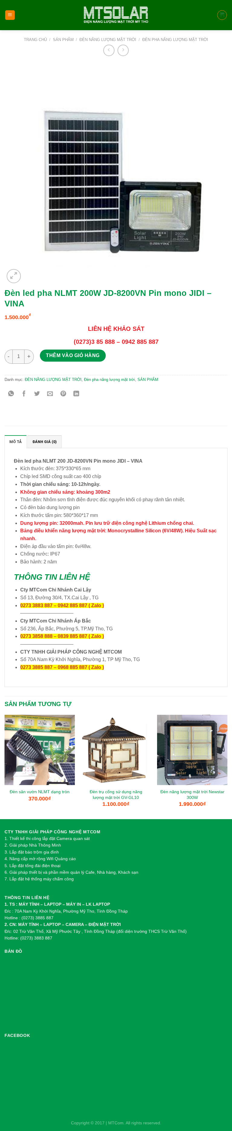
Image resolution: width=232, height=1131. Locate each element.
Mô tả (15, 441)
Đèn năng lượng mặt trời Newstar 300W (192, 794)
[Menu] (10, 15)
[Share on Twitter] (37, 394)
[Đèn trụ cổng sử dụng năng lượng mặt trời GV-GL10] (116, 750)
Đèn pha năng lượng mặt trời (175, 39)
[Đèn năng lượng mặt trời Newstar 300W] (192, 750)
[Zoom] (14, 276)
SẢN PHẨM (63, 39)
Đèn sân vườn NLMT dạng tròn (39, 791)
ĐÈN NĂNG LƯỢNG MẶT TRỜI (107, 39)
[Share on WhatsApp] (11, 394)
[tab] (16, 441)
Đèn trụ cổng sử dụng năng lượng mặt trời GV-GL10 (116, 794)
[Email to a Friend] (50, 394)
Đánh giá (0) (44, 441)
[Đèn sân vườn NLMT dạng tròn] (40, 750)
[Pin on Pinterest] (63, 394)
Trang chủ (35, 39)
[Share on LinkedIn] (76, 394)
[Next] (227, 766)
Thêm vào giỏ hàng (72, 355)
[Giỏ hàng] (222, 15)
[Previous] (4, 766)
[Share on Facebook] (24, 394)
